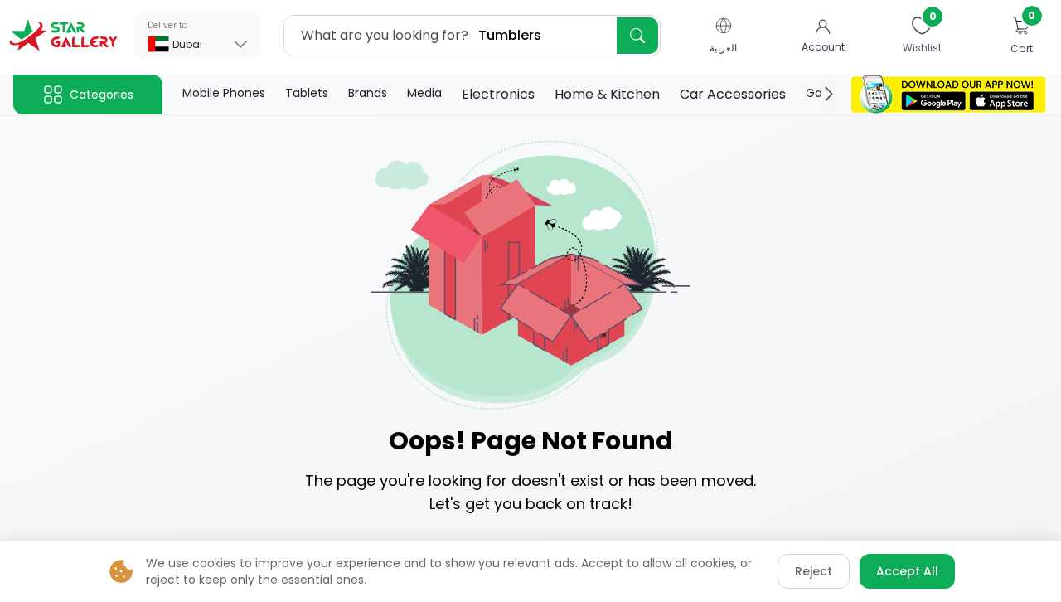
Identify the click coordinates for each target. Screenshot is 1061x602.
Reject (813, 571)
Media (424, 93)
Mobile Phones (223, 93)
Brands (367, 93)
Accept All (907, 571)
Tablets (306, 93)
